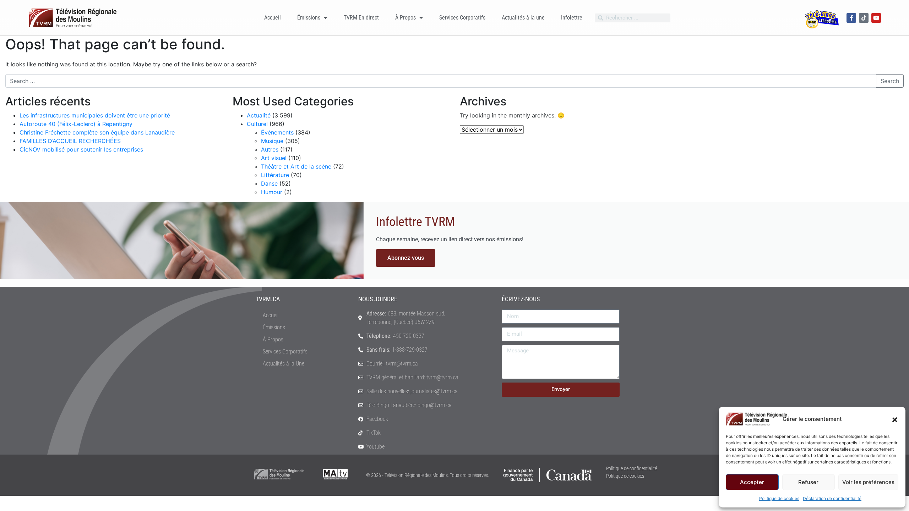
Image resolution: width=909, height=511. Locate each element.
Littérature (275, 174)
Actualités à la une (523, 17)
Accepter (752, 482)
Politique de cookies (779, 498)
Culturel (257, 123)
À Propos (405, 17)
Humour (271, 192)
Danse (269, 183)
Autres (269, 149)
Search (890, 80)
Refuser (808, 482)
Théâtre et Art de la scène (296, 166)
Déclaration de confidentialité (832, 498)
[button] (894, 419)
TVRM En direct (361, 17)
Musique (272, 140)
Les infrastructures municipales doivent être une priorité (95, 115)
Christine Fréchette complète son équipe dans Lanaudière (97, 132)
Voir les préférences (868, 482)
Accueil (272, 17)
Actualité (259, 115)
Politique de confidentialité (631, 468)
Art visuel (274, 157)
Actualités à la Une (283, 363)
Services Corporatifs (462, 17)
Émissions (308, 17)
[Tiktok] (864, 18)
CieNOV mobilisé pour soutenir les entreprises (81, 149)
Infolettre (571, 17)
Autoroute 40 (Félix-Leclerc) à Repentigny (76, 123)
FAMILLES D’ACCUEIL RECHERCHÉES (70, 140)
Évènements (277, 132)
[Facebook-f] (851, 18)
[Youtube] (876, 18)
